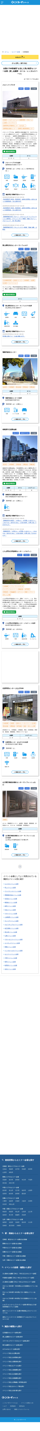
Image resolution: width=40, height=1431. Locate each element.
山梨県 (30, 1190)
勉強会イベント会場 (11, 902)
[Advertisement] (20, 28)
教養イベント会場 (10, 947)
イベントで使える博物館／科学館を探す (15, 1382)
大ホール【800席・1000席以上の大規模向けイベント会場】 (20, 1287)
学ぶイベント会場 (10, 887)
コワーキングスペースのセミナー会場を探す (16, 1341)
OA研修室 (26, 280)
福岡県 (21, 88)
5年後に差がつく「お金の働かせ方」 (14, 336)
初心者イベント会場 (11, 932)
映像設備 (32, 464)
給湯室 (33, 280)
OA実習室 (5, 723)
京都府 (17, 1201)
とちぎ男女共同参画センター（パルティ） (17, 551)
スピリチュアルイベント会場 (13, 924)
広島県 (24, 1211)
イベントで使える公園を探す (11, 1353)
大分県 (30, 1222)
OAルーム (29, 120)
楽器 (25, 726)
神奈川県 (15, 433)
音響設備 (32, 387)
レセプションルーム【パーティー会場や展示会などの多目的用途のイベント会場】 (20, 1305)
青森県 (11, 1169)
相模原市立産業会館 (10, 429)
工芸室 (5, 123)
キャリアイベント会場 (11, 921)
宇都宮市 (26, 555)
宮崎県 (5, 1225)
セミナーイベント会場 (11, 954)
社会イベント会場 (10, 910)
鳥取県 (5, 1211)
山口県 (21, 788)
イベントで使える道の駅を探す (12, 1390)
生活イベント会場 (10, 969)
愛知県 (24, 1193)
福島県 (11, 1172)
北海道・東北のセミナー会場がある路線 (15, 1239)
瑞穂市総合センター (10, 352)
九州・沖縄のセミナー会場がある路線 (14, 1260)
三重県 (5, 1201)
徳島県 (5, 1215)
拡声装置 (27, 589)
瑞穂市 (27, 355)
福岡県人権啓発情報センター (25, 128)
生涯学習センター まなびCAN (13, 688)
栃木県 (20, 555)
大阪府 (24, 1201)
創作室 (5, 387)
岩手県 (17, 1169)
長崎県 (17, 1222)
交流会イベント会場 (11, 898)
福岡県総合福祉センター (9, 128)
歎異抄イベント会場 (11, 965)
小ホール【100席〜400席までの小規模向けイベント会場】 (20, 1299)
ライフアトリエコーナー (9, 589)
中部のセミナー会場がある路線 (12, 1247)
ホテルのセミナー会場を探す (11, 1349)
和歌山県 (11, 1204)
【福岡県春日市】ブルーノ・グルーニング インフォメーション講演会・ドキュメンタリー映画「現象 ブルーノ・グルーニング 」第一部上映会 (20, 219)
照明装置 (5, 592)
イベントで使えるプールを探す (12, 1365)
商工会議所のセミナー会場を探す (13, 1345)
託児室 (5, 283)
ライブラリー (12, 123)
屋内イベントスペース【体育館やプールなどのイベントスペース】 (20, 1318)
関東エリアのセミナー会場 (11, 1177)
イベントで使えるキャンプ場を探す (13, 1386)
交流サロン (19, 723)
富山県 (21, 249)
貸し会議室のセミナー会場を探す (13, 1337)
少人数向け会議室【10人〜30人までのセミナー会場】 (19, 1282)
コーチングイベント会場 (12, 943)
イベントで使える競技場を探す (12, 1361)
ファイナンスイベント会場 (13, 891)
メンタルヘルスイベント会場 (13, 950)
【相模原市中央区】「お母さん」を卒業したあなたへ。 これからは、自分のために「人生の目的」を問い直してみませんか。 (20, 522)
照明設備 (25, 387)
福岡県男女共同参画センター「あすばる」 (14, 125)
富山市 (27, 249)
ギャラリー (27, 723)
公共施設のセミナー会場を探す (12, 1332)
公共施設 (33, 88)
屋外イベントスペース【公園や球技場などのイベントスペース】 (20, 1312)
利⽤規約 (13, 1406)
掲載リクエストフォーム (21, 1409)
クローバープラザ (9, 85)
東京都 (5, 1183)
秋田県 (30, 1169)
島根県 (11, 1211)
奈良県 (5, 1204)
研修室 (5, 819)
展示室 (5, 464)
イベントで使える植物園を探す (12, 1378)
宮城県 (24, 1169)
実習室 (12, 723)
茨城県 (5, 1179)
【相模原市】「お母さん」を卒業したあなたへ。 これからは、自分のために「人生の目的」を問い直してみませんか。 (20, 533)
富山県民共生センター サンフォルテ (15, 245)
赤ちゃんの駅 (6, 595)
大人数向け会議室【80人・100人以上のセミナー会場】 (20, 1273)
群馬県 (17, 1179)
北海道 (5, 1169)
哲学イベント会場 (10, 962)
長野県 (5, 1193)
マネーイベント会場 (11, 913)
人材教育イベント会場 (11, 917)
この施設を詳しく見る (19, 235)
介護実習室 (22, 120)
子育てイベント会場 (11, 958)
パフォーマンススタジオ (16, 586)
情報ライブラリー (29, 592)
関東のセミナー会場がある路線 (12, 1243)
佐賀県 (11, 1222)
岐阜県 (21, 355)
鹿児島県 (11, 1225)
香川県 (21, 692)
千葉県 (30, 1179)
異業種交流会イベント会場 (13, 895)
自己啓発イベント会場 (11, 928)
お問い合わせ (7, 1409)
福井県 (24, 1190)
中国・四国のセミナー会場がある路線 (14, 1256)
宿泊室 (5, 120)
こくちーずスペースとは (10, 1403)
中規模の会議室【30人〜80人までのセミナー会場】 (19, 1278)
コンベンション (13, 283)
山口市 (27, 788)
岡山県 (17, 1211)
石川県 (17, 1190)
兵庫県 (30, 1201)
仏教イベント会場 (10, 935)
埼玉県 (24, 1179)
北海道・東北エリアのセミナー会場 (13, 1166)
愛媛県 (17, 1215)
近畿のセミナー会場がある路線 (12, 1252)
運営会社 (22, 1406)
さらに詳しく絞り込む (19, 63)
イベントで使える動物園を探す (12, 1370)
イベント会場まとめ (27, 1403)
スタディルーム (13, 120)
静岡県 (17, 1193)
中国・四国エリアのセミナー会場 (13, 1209)
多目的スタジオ (17, 280)
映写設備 (19, 726)
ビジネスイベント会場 (11, 884)
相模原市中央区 (25, 433)
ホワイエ (20, 592)
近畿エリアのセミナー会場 (11, 1198)
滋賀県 (11, 1201)
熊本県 (24, 1222)
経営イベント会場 (10, 906)
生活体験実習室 (7, 280)
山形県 (5, 1172)
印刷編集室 (13, 592)
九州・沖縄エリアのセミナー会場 (13, 1219)
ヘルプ (5, 1406)
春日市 (27, 88)
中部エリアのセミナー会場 (11, 1187)
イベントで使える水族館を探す (12, 1374)
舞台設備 (18, 387)
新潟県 (5, 1190)
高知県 (24, 1215)
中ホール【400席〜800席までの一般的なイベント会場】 (19, 1293)
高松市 (27, 692)
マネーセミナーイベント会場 (13, 939)
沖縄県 (19, 1225)
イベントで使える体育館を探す (12, 1357)
